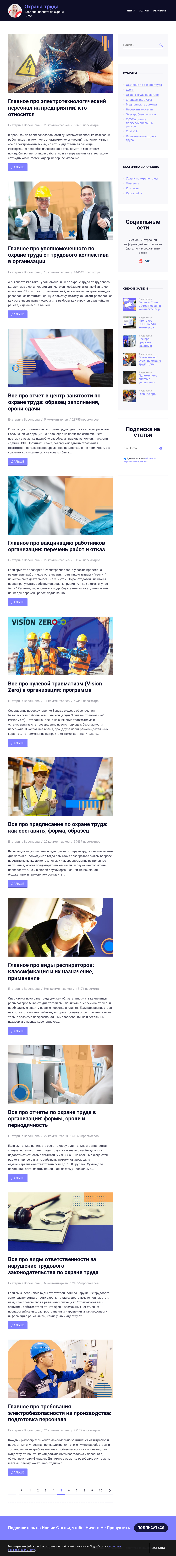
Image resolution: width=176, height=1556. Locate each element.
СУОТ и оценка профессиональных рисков (139, 123)
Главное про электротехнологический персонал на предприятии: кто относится (57, 107)
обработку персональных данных (140, 460)
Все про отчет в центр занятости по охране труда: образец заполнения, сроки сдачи (54, 402)
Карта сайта (134, 193)
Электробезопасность (141, 114)
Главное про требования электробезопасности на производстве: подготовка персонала (59, 1413)
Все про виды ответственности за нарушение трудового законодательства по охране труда (53, 1266)
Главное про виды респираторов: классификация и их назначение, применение (51, 971)
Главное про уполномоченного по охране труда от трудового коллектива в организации (58, 255)
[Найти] (161, 45)
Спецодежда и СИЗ (139, 99)
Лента (131, 10)
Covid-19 (132, 131)
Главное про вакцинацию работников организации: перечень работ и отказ (56, 546)
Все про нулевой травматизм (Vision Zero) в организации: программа (55, 686)
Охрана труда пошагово (142, 94)
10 (100, 1490)
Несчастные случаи (139, 109)
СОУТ (130, 89)
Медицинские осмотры (142, 104)
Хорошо (158, 1547)
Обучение (159, 10)
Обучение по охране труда (144, 84)
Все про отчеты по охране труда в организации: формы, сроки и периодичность (52, 1118)
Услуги (144, 10)
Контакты (132, 188)
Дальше (17, 167)
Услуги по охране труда (142, 178)
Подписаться (151, 1528)
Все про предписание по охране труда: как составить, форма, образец (58, 827)
